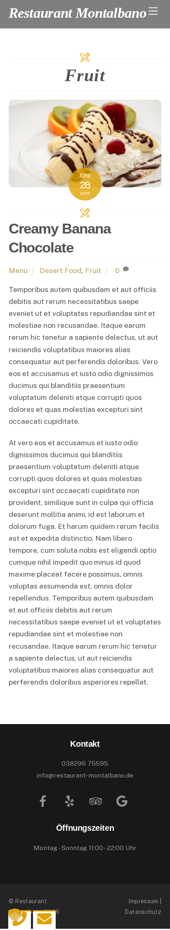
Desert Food (61, 270)
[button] (15, 915)
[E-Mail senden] (44, 918)
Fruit (93, 270)
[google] (123, 800)
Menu (18, 270)
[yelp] (70, 800)
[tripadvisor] (97, 800)
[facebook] (44, 800)
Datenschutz (143, 911)
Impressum (143, 900)
